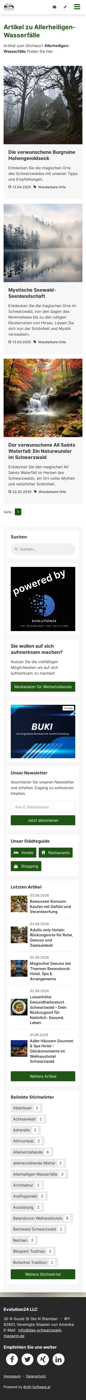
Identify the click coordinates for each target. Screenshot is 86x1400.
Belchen (23, 1240)
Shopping (29, 866)
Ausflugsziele (28, 1196)
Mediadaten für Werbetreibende (43, 686)
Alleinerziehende (31, 1152)
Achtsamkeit (27, 1119)
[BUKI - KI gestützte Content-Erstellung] (43, 731)
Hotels (27, 852)
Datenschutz (36, 1376)
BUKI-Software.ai (36, 1387)
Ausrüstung (26, 1207)
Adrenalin (24, 1130)
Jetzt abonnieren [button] (43, 820)
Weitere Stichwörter (43, 1274)
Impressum (12, 1376)
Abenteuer (25, 1108)
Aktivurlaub (26, 1141)
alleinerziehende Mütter (37, 1163)
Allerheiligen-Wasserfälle (38, 1174)
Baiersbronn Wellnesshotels (41, 1218)
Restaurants (59, 852)
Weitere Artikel (43, 1076)
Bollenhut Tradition (33, 1262)
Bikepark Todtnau (32, 1251)
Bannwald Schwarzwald (37, 1229)
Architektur (26, 1185)
